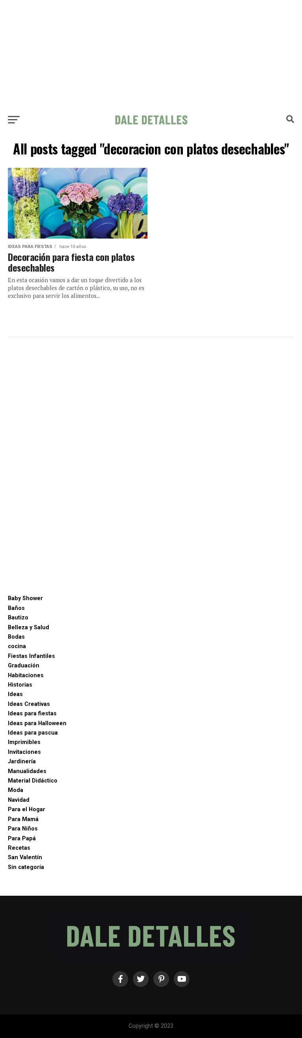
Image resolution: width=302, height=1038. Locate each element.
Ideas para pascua (33, 732)
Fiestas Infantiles (31, 656)
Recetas (19, 848)
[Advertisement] (151, 55)
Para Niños (23, 828)
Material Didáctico (32, 780)
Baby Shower (25, 598)
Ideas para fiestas (32, 713)
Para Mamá (23, 819)
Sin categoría (26, 867)
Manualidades (27, 771)
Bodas (16, 637)
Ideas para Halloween (37, 723)
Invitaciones (24, 752)
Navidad (18, 800)
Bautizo (18, 617)
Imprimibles (24, 742)
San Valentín (25, 857)
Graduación (23, 665)
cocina (17, 646)
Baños (16, 608)
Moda (15, 790)
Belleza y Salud (28, 627)
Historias (20, 685)
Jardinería (22, 761)
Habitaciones (26, 675)
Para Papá (22, 838)
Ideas (15, 694)
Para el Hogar (26, 809)
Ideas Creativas (29, 704)
